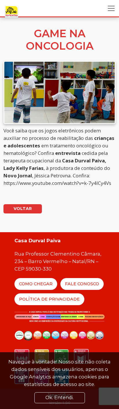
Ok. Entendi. (59, 397)
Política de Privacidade (49, 299)
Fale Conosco (82, 283)
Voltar (23, 208)
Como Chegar (36, 283)
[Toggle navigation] (111, 8)
